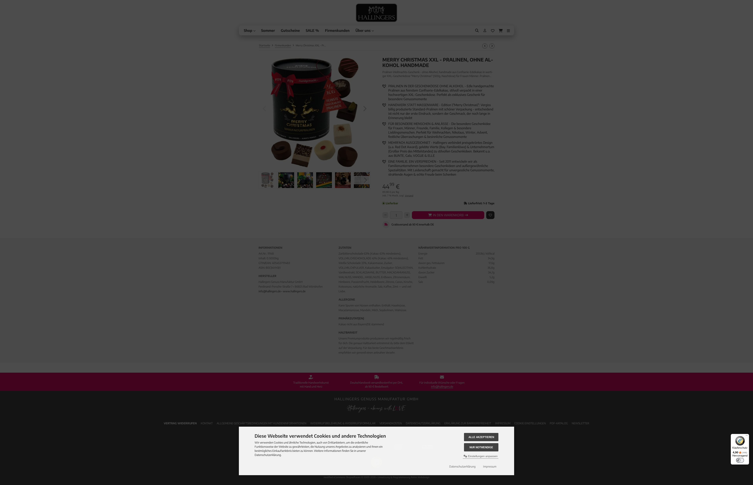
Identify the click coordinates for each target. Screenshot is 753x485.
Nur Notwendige (481, 447)
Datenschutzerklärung (462, 466)
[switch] (740, 460)
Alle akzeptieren (481, 437)
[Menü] (746, 436)
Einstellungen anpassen (482, 456)
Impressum (489, 466)
